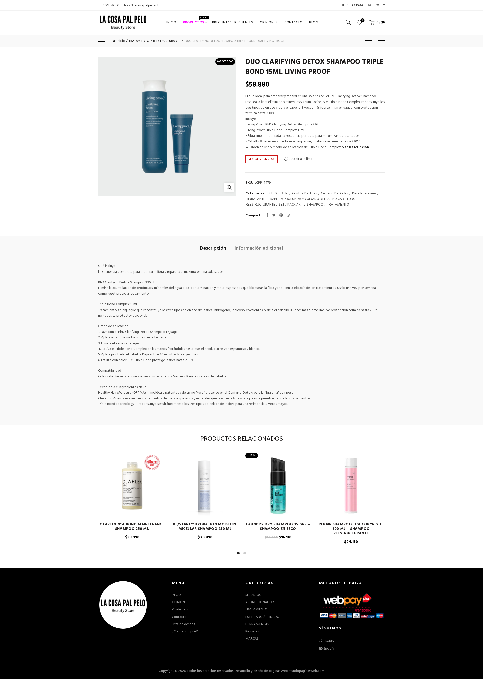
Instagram (354, 5)
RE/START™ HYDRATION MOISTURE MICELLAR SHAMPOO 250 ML (205, 526)
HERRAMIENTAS (257, 624)
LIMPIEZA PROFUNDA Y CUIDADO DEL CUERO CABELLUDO (312, 199)
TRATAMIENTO (139, 41)
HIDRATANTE (255, 199)
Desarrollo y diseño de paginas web (261, 671)
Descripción (213, 248)
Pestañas (252, 631)
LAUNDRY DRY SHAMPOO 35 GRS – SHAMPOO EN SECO (278, 526)
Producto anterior (368, 41)
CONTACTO (293, 22)
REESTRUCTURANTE (166, 41)
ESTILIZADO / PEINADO (262, 617)
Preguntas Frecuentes (232, 22)
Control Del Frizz (304, 193)
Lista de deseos (362, 20)
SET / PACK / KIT (291, 204)
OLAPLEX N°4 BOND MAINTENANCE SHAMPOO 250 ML (132, 526)
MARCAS (252, 639)
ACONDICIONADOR (259, 602)
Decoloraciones (364, 193)
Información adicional (258, 248)
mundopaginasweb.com (307, 671)
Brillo (284, 193)
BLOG (313, 22)
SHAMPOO (315, 204)
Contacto (179, 617)
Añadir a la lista (301, 159)
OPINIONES (269, 22)
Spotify (379, 5)
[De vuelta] (102, 41)
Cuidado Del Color (334, 193)
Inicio (121, 41)
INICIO (171, 22)
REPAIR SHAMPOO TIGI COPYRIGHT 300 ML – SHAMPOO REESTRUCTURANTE (351, 529)
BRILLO (272, 193)
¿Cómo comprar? (185, 631)
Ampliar (229, 187)
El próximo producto (381, 41)
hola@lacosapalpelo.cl (141, 5)
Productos (195, 20)
